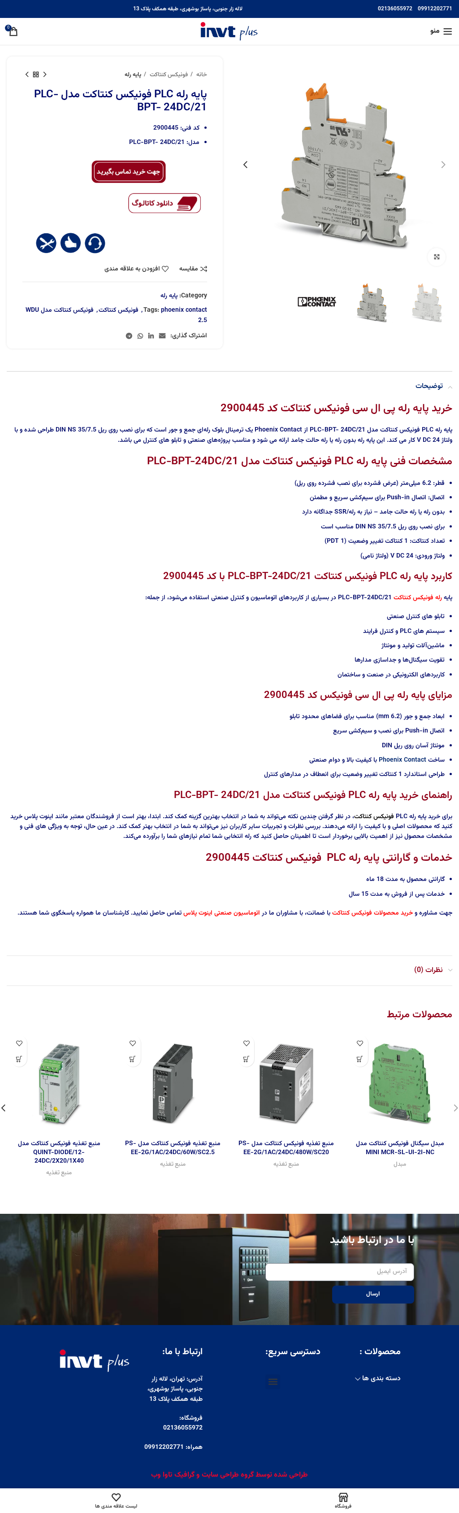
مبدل (400, 1164)
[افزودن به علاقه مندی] (360, 1043)
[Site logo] (229, 32)
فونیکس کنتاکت (168, 74)
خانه (201, 74)
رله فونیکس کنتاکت (418, 598)
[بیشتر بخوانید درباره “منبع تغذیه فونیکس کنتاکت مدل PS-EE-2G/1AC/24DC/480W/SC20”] (246, 1059)
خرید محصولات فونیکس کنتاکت (372, 913)
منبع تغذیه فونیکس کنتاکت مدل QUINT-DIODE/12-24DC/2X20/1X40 (59, 1152)
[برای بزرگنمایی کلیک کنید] (437, 257)
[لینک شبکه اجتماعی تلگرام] (129, 336)
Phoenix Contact (402, 760)
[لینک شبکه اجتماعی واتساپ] (140, 336)
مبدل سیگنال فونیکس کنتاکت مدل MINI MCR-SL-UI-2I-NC (400, 1148)
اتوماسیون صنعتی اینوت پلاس (221, 913)
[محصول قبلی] (44, 74)
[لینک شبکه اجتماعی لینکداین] (151, 336)
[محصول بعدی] (26, 74)
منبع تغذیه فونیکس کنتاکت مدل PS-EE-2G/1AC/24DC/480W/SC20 (286, 1148)
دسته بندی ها (381, 1378)
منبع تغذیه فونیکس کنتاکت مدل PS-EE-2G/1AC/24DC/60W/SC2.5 (173, 1148)
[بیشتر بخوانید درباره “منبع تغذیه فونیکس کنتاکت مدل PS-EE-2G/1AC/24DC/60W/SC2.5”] (133, 1059)
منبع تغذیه (286, 1164)
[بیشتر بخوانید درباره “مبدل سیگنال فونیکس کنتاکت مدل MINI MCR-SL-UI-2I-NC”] (360, 1059)
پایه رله (133, 74)
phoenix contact (184, 310)
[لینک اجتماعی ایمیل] (162, 336)
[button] (272, 1381)
